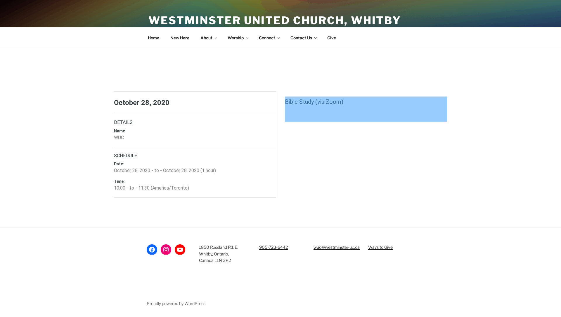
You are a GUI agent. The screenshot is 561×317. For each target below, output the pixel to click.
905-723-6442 (273, 247)
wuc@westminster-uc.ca (337, 247)
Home (153, 37)
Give (331, 37)
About (206, 37)
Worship (236, 37)
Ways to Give (380, 247)
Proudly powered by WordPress (176, 303)
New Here (179, 37)
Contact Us (301, 37)
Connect (267, 37)
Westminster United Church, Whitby (274, 20)
